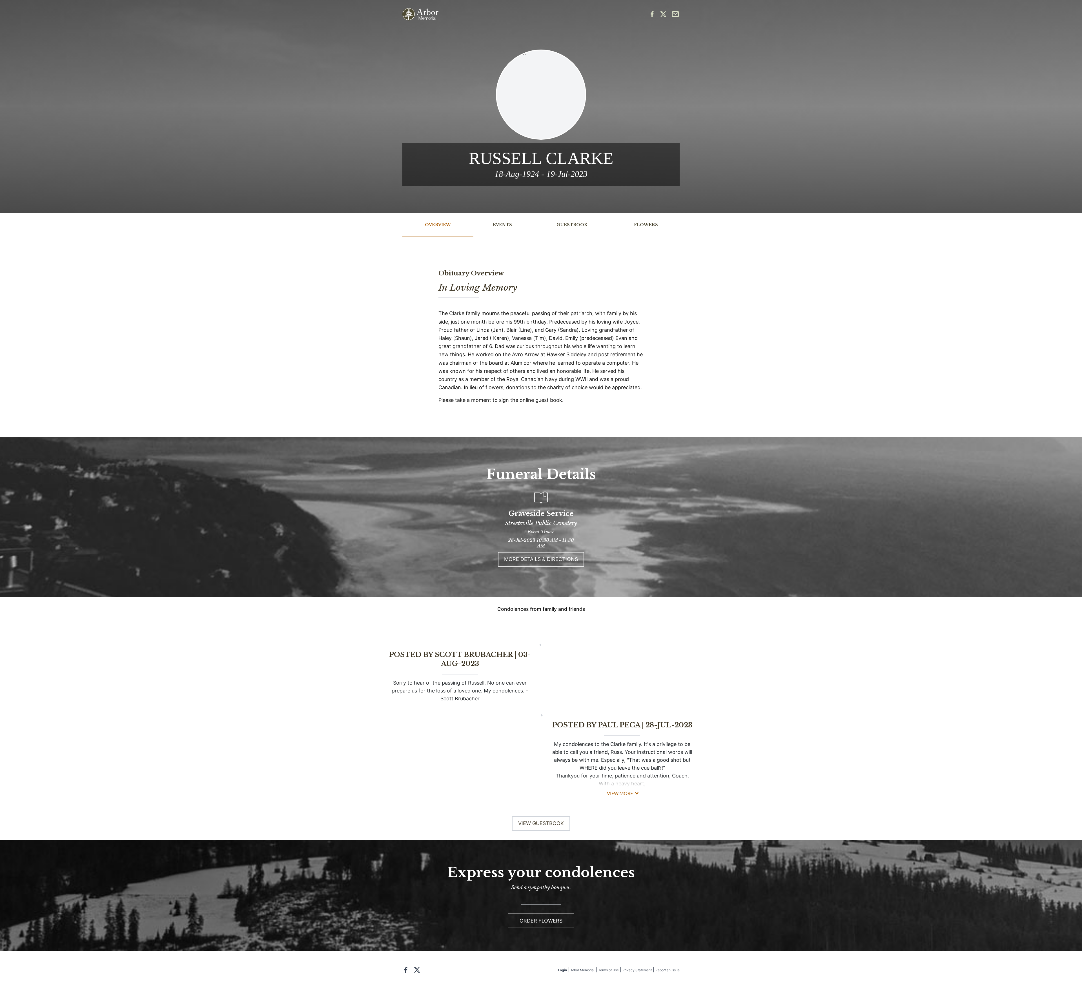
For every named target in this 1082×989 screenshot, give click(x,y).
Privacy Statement (637, 970)
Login (562, 970)
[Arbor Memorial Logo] (420, 14)
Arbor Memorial (583, 970)
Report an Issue (667, 970)
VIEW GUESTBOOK (541, 823)
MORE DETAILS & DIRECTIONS (541, 559)
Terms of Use (608, 970)
